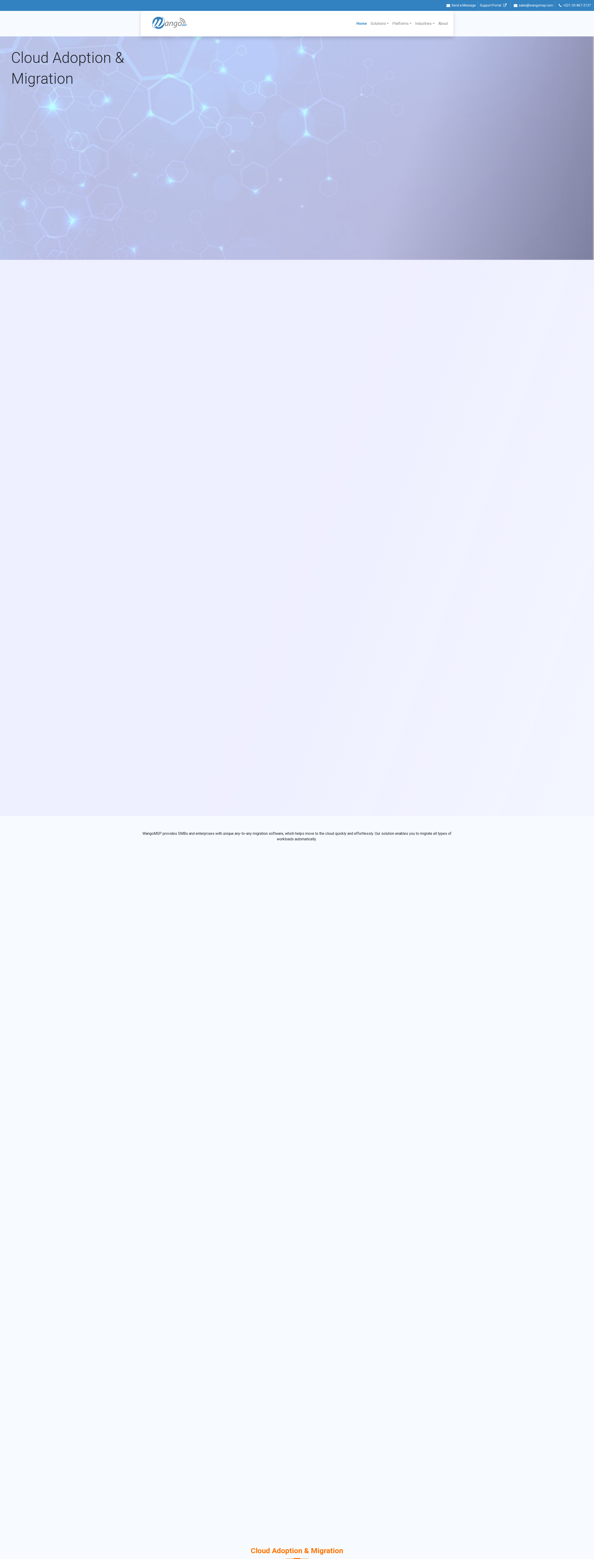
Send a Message (464, 5)
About (443, 23)
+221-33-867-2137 (577, 5)
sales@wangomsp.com (536, 5)
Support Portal (490, 5)
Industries (423, 23)
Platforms (400, 23)
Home (362, 23)
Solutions (378, 23)
